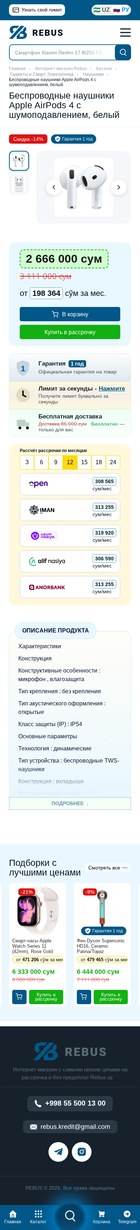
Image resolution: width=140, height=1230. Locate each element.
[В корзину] (19, 997)
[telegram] (58, 1152)
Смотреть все (104, 868)
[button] (13, 1216)
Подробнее (68, 803)
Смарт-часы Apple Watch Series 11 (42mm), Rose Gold (32, 946)
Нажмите (112, 388)
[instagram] (82, 1152)
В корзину (75, 314)
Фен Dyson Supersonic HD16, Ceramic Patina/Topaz (101, 946)
